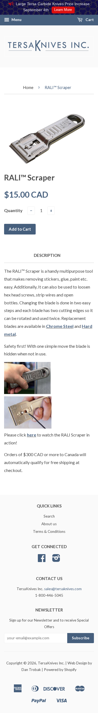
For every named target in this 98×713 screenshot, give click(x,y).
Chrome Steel (60, 326)
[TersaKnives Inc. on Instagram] (56, 560)
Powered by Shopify (60, 669)
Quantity (13, 210)
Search (49, 516)
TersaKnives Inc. (51, 663)
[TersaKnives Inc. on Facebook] (42, 560)
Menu (16, 19)
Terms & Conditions (49, 531)
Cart (89, 19)
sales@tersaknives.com (63, 589)
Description (47, 255)
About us (49, 524)
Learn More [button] (63, 10)
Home (28, 87)
